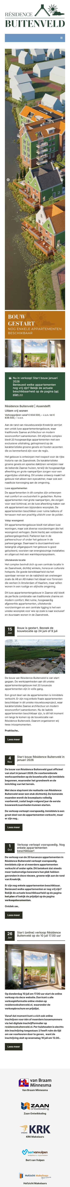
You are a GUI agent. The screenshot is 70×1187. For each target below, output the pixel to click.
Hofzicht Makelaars (35, 1183)
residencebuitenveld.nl (18, 1026)
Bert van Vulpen (35, 1160)
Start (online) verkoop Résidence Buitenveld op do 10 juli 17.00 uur (39, 934)
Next (61, 180)
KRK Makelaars (35, 1136)
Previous (8, 180)
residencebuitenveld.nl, (19, 1004)
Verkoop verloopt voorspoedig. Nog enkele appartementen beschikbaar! (41, 848)
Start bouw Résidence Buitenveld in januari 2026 (40, 758)
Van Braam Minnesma (35, 1090)
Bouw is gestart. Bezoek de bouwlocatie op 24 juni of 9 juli (37, 629)
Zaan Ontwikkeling (35, 1113)
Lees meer (13, 739)
